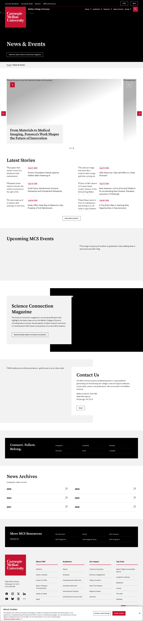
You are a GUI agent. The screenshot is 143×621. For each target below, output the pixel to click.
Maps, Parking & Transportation (41, 587)
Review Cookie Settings (102, 613)
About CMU (40, 561)
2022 (77, 498)
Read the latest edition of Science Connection (30, 335)
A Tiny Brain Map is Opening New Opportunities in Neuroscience (114, 206)
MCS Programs (114, 539)
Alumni (38, 4)
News (38, 599)
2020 (77, 507)
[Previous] (3, 113)
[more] (24, 599)
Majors (65, 569)
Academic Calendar (123, 577)
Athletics (39, 569)
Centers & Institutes (96, 569)
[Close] (139, 613)
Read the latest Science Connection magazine (25, 55)
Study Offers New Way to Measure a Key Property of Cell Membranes (45, 206)
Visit (124, 3)
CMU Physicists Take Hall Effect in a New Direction (117, 174)
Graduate (66, 575)
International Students (71, 591)
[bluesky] (12, 599)
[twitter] (18, 594)
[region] (71, 613)
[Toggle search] (135, 9)
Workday (119, 599)
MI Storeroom (60, 534)
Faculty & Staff (27, 4)
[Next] (139, 113)
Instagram (59, 445)
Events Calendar (41, 575)
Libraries (93, 597)
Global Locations (95, 580)
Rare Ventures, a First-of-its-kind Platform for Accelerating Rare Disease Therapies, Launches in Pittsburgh (117, 191)
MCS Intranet (114, 534)
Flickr (84, 451)
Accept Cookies (119, 613)
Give (134, 3)
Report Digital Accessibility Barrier (125, 570)
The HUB (119, 594)
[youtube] (6, 599)
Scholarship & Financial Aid (72, 597)
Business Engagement (97, 575)
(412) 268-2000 (10, 586)
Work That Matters (96, 586)
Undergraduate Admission (72, 580)
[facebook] (6, 594)
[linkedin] (24, 594)
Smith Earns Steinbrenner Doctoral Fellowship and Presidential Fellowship (45, 189)
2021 (9, 507)
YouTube (58, 451)
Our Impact (94, 561)
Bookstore (119, 583)
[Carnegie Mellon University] (15, 17)
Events (84, 534)
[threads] (18, 599)
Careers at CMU (41, 580)
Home (9, 65)
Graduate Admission (70, 586)
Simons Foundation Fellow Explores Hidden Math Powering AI (43, 174)
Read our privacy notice (12, 619)
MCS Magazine (60, 539)
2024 (77, 489)
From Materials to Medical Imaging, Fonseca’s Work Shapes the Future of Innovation (34, 134)
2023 (9, 498)
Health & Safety (41, 594)
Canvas (118, 588)
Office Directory (49, 4)
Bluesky (112, 445)
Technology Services (89, 539)
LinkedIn (112, 451)
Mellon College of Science (39, 9)
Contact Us (14, 539)
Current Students (12, 4)
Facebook (85, 445)
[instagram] (12, 594)
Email (80, 408)
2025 (9, 489)
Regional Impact (95, 591)
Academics (67, 561)
